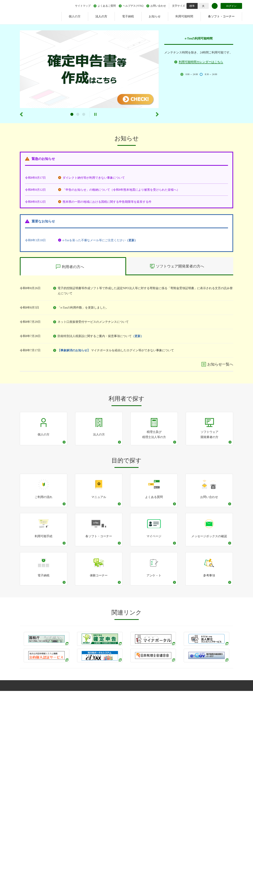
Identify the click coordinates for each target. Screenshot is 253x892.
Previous (21, 114)
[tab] (73, 266)
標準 (192, 6)
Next (157, 114)
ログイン (231, 6)
